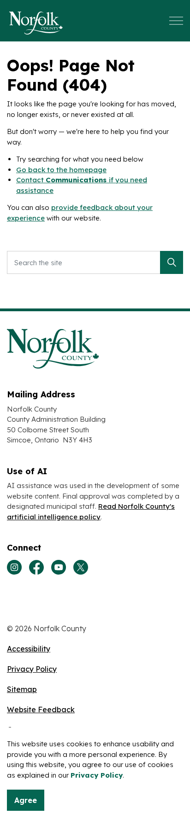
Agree (25, 800)
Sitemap (22, 689)
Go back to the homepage (61, 169)
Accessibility (28, 648)
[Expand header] (176, 20)
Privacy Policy (97, 775)
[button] (171, 262)
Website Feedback (41, 709)
